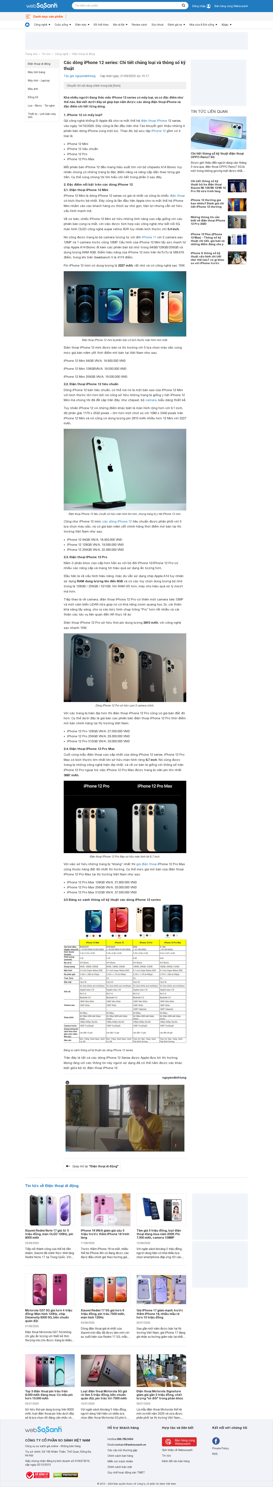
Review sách (139, 24)
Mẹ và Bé (118, 24)
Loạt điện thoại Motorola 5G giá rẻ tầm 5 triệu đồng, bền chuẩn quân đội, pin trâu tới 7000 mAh (104, 1394)
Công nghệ (40, 24)
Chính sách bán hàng (120, 1455)
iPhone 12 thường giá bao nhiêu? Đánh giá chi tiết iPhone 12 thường (207, 203)
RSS (215, 1453)
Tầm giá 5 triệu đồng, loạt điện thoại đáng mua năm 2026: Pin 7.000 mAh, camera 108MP (158, 1234)
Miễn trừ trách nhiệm (120, 1461)
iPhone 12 (158, 131)
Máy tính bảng (36, 72)
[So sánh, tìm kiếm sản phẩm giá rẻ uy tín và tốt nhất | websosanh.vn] (41, 6)
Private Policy (220, 1448)
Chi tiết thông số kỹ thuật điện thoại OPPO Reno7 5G (217, 155)
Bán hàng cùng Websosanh (231, 6)
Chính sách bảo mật (120, 1466)
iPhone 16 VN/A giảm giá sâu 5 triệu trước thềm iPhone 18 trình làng (105, 1234)
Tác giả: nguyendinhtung (79, 76)
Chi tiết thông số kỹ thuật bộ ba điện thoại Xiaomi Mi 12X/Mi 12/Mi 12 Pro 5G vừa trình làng (208, 186)
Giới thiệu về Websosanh (177, 1450)
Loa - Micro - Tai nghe (41, 105)
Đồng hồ (33, 97)
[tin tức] (27, 24)
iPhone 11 (149, 237)
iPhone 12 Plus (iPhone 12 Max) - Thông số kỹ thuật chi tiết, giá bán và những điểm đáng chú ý (208, 239)
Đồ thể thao (101, 24)
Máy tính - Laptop (39, 80)
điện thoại (177, 195)
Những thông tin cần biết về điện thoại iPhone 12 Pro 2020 (208, 220)
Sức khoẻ (157, 24)
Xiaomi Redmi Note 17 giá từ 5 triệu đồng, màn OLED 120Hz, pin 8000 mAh (49, 1234)
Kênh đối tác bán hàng (176, 1461)
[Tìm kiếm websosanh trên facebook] (216, 1441)
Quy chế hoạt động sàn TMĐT (126, 1472)
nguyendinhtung (174, 1077)
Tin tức (46, 54)
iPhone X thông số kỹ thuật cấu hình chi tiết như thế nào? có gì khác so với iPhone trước (207, 258)
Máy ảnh (33, 88)
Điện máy (80, 24)
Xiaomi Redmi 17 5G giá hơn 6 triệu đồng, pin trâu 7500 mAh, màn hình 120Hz (103, 1313)
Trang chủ (31, 54)
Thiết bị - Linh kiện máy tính (42, 115)
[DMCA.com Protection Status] (65, 1475)
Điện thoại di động (83, 54)
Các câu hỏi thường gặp (122, 1450)
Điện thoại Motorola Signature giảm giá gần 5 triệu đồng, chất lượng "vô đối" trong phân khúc (159, 1394)
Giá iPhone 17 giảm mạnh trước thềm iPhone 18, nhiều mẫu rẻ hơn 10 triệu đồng (159, 1313)
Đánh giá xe (175, 24)
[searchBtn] (183, 5)
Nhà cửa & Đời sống (201, 24)
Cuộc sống (61, 24)
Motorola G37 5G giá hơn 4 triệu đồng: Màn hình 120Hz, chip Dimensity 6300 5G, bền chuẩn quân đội (48, 1315)
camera (151, 400)
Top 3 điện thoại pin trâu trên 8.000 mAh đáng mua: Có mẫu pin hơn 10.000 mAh (49, 1394)
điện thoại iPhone (154, 121)
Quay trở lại (95, 1166)
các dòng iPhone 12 (117, 521)
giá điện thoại (146, 864)
